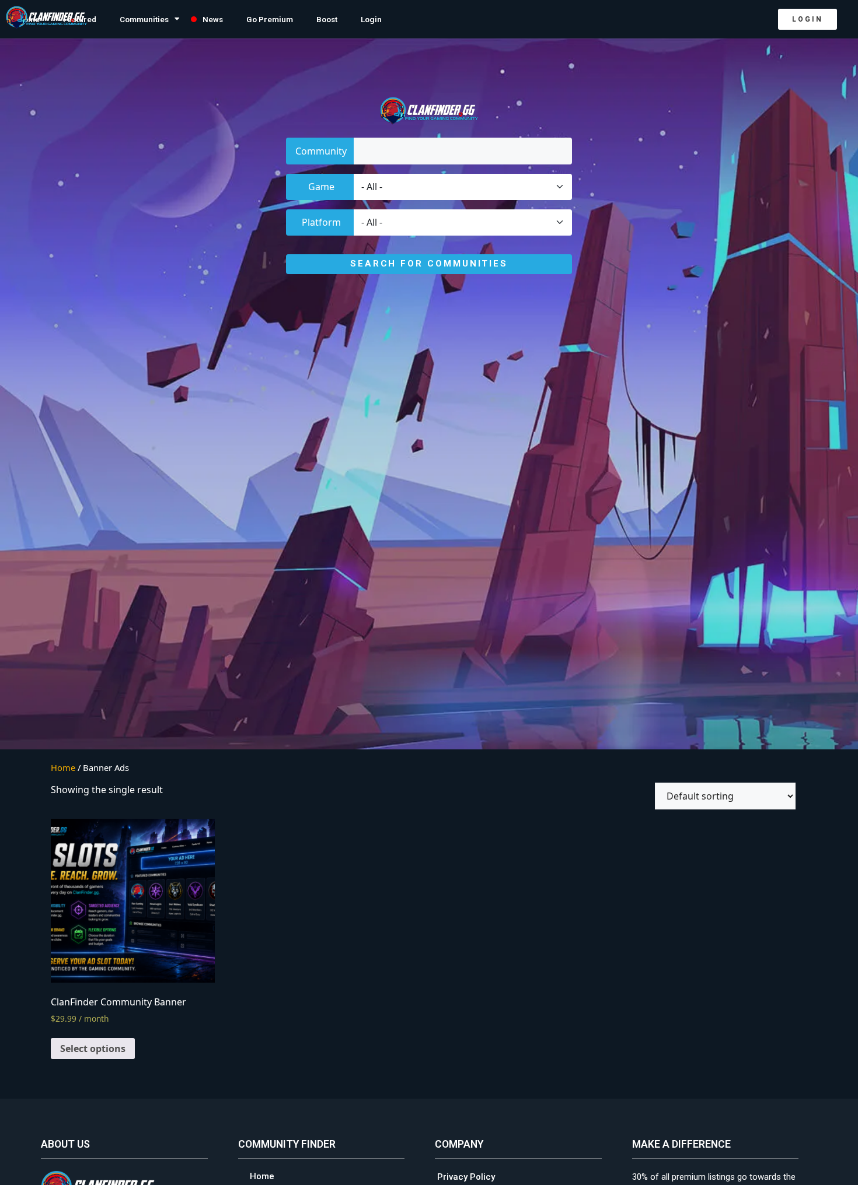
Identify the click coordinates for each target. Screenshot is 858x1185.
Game (321, 186)
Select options (92, 1048)
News (213, 19)
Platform (321, 222)
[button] (807, 19)
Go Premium (269, 19)
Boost (326, 19)
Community (321, 151)
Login (371, 19)
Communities (144, 19)
